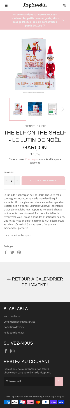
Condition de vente (14, 327)
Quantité (9, 172)
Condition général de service (19, 322)
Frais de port (32, 159)
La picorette (16, 396)
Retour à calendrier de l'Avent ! (37, 282)
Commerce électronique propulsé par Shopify (43, 396)
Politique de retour (14, 333)
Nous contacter (12, 316)
